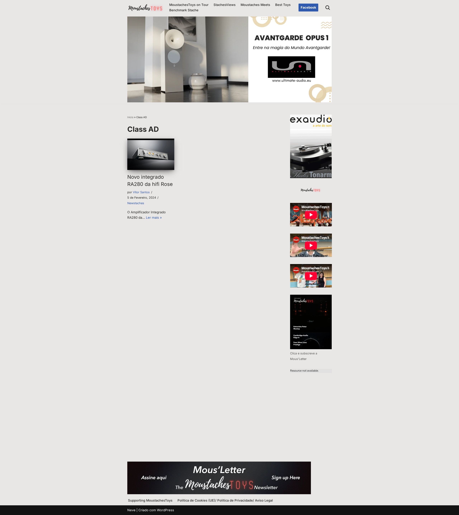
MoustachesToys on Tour (189, 5)
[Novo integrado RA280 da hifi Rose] (150, 154)
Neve (131, 510)
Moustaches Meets (255, 5)
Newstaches (135, 203)
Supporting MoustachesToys (150, 500)
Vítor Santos (141, 192)
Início (130, 117)
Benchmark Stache (183, 10)
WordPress (165, 510)
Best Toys (283, 5)
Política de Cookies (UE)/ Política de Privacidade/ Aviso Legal (225, 500)
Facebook (308, 7)
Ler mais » (154, 217)
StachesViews (225, 5)
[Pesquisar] (327, 7)
